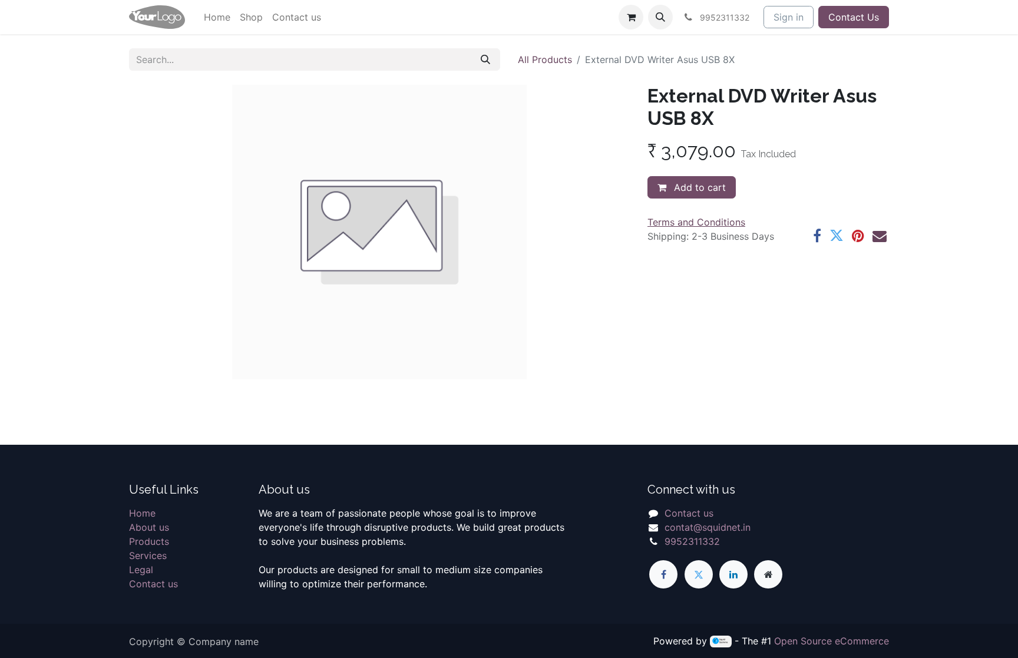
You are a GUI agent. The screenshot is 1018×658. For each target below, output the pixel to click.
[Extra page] (768, 574)
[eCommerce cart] (631, 17)
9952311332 (692, 541)
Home (142, 513)
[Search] (485, 59)
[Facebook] (817, 236)
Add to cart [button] (698, 187)
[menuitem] (217, 17)
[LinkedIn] (733, 574)
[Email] (879, 236)
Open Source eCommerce (831, 641)
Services (148, 555)
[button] (660, 17)
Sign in (789, 17)
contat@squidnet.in (708, 527)
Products (149, 541)
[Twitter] (836, 236)
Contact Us (853, 17)
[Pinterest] (858, 236)
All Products (545, 59)
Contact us (153, 584)
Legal (141, 570)
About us (149, 527)
